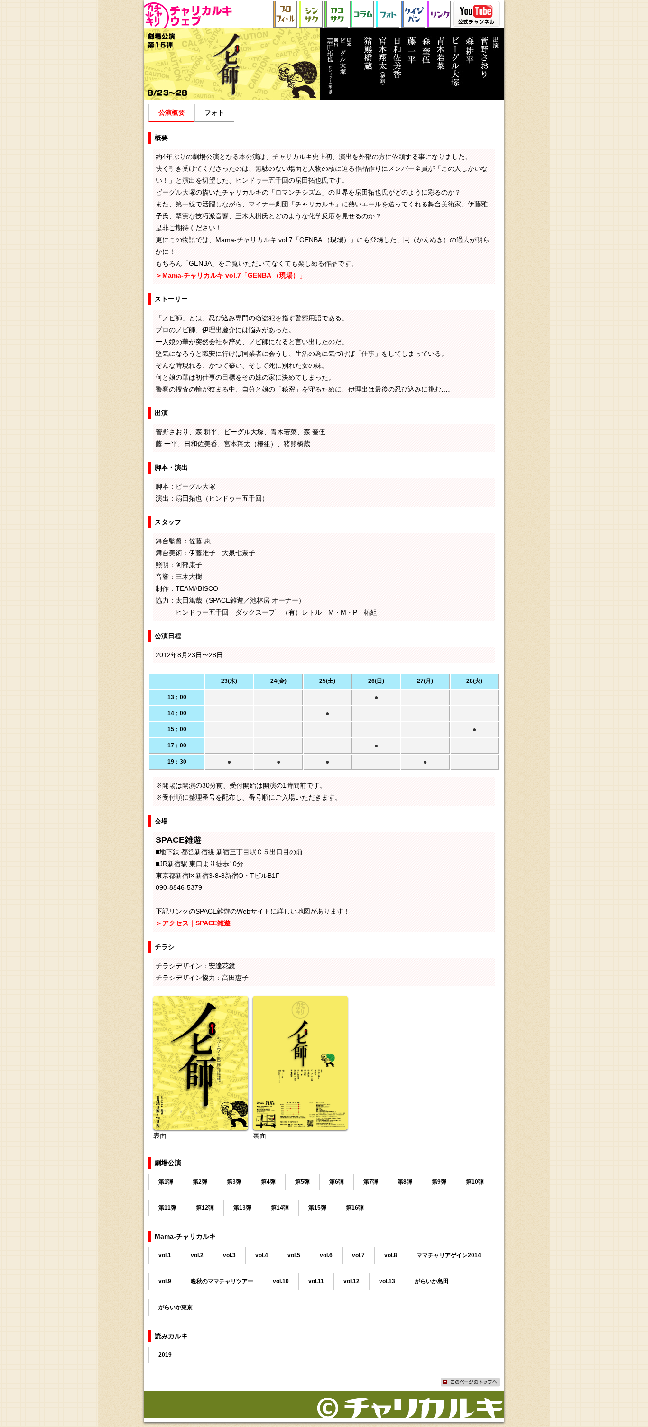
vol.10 (281, 1281)
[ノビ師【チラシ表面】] (200, 1124)
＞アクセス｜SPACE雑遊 (193, 923)
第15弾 (317, 1207)
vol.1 (164, 1255)
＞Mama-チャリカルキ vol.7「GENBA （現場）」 (231, 275)
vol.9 (164, 1281)
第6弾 (336, 1181)
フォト (214, 112)
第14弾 (280, 1207)
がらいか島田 (432, 1281)
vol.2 (197, 1255)
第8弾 (405, 1181)
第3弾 (234, 1181)
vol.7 (358, 1255)
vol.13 (387, 1281)
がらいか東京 (175, 1307)
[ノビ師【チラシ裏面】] (300, 1124)
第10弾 (475, 1181)
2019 (165, 1355)
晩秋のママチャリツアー (222, 1281)
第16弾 (355, 1207)
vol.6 (326, 1255)
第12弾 (205, 1207)
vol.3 (229, 1255)
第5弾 (302, 1181)
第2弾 (200, 1181)
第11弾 (167, 1207)
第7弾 (370, 1181)
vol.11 (316, 1281)
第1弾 (165, 1181)
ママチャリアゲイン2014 (449, 1255)
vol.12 (351, 1281)
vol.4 (261, 1255)
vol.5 (293, 1255)
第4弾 (268, 1181)
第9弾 (439, 1181)
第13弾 (242, 1207)
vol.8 (390, 1255)
